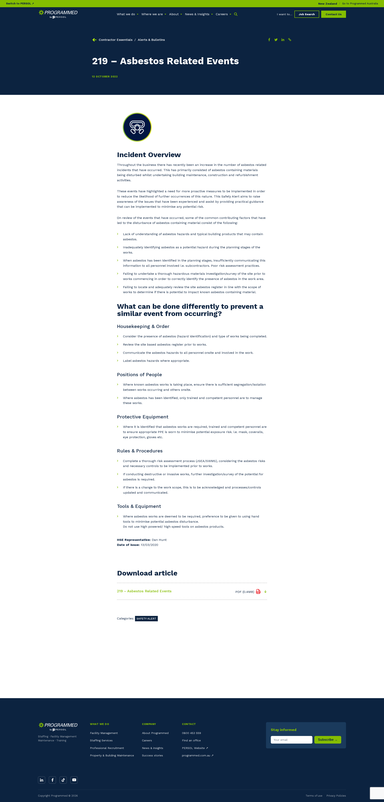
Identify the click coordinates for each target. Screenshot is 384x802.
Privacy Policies (336, 795)
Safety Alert (146, 618)
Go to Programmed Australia (360, 3)
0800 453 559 (191, 733)
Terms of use (314, 795)
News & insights (152, 748)
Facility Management (104, 733)
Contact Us (334, 14)
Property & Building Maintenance (112, 755)
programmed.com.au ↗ (198, 755)
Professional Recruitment (107, 748)
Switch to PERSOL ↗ (20, 3)
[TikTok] (63, 780)
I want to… (284, 14)
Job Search (307, 14)
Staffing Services (101, 740)
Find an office (191, 740)
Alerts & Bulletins (151, 40)
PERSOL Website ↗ (195, 748)
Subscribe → (328, 739)
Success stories (152, 755)
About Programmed (155, 733)
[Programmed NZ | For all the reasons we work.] (58, 14)
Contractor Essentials (115, 40)
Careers (147, 740)
